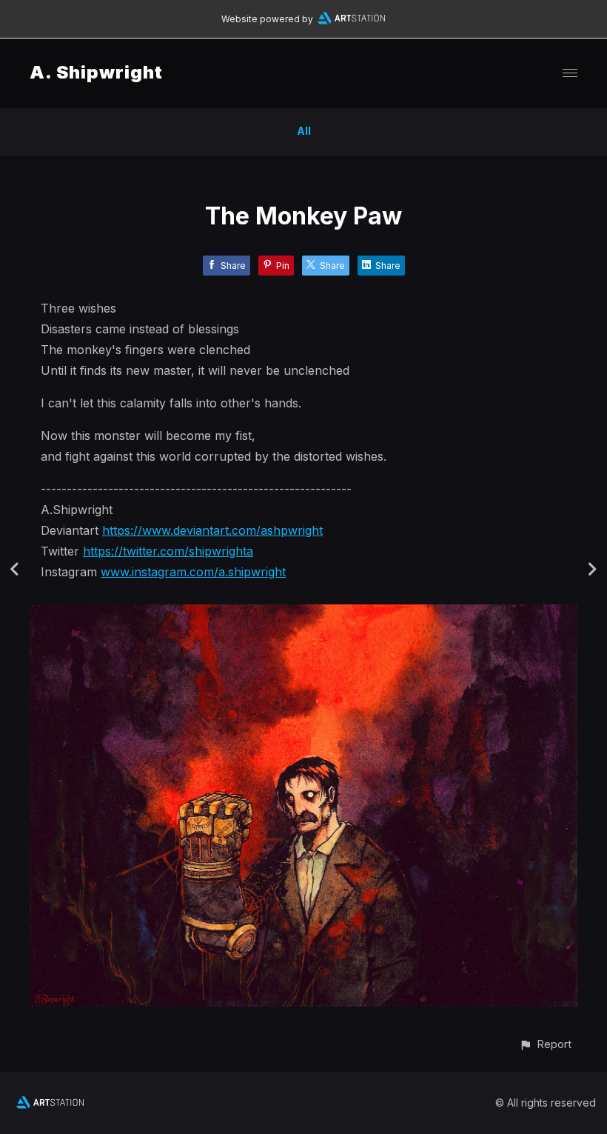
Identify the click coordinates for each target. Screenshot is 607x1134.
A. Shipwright (96, 72)
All (304, 130)
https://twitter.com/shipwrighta (168, 551)
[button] (545, 1044)
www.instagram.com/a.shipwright (193, 571)
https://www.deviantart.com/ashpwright (212, 530)
